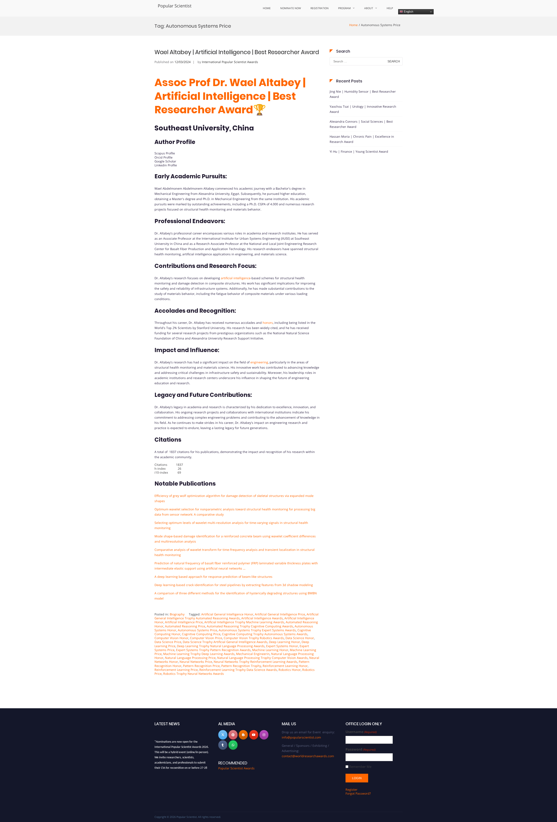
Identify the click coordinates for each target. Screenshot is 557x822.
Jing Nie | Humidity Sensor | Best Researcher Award (363, 94)
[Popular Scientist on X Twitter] (222, 735)
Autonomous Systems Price (197, 630)
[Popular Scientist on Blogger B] (243, 735)
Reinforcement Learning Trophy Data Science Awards (238, 670)
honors (268, 323)
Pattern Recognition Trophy (241, 666)
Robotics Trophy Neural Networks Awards (193, 674)
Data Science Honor (299, 638)
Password (361, 749)
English (408, 11)
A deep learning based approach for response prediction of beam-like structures (213, 577)
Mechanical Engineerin (253, 654)
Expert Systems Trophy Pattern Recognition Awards (213, 650)
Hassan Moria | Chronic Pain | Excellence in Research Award (362, 139)
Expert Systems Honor (282, 646)
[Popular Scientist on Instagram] (263, 735)
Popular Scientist (174, 6)
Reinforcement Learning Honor (285, 666)
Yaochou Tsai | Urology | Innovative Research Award (363, 109)
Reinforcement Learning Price (176, 670)
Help (390, 8)
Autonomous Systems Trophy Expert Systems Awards (257, 630)
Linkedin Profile (165, 165)
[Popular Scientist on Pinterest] (233, 735)
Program (344, 8)
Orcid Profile (163, 157)
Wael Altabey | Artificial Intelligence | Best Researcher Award (236, 52)
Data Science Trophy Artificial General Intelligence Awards (225, 642)
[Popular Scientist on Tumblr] (222, 745)
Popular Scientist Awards (236, 768)
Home (267, 8)
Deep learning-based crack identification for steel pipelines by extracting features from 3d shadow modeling (233, 585)
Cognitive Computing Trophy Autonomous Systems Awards (264, 634)
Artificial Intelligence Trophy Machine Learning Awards (244, 622)
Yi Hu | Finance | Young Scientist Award (359, 151)
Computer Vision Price (206, 638)
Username (361, 732)
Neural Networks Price (196, 662)
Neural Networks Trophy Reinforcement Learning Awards (255, 662)
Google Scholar (165, 161)
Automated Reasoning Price (185, 626)
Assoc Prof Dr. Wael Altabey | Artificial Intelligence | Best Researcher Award (229, 96)
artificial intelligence (235, 278)
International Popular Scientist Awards (230, 62)
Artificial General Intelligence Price (280, 614)
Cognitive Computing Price (201, 634)
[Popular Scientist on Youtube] (253, 735)
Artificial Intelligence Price (184, 622)
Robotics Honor (289, 670)
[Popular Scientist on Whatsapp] (233, 745)
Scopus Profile (164, 153)
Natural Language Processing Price (190, 658)
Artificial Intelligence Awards (262, 618)
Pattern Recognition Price (201, 666)
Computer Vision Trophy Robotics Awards (254, 638)
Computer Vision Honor (171, 638)
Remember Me (360, 767)
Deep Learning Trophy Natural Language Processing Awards (221, 646)
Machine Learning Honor (270, 650)
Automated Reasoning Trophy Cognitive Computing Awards (250, 626)
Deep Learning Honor (284, 642)
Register (351, 789)
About (368, 8)
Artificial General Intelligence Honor (227, 614)
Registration (319, 8)
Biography (177, 614)
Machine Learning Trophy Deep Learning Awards (199, 654)
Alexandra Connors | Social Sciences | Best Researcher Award (361, 124)
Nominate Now (290, 8)
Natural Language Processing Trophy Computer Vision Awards (262, 658)
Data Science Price (167, 642)
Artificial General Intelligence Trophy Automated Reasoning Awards (236, 616)
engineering (259, 362)
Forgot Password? (358, 793)
